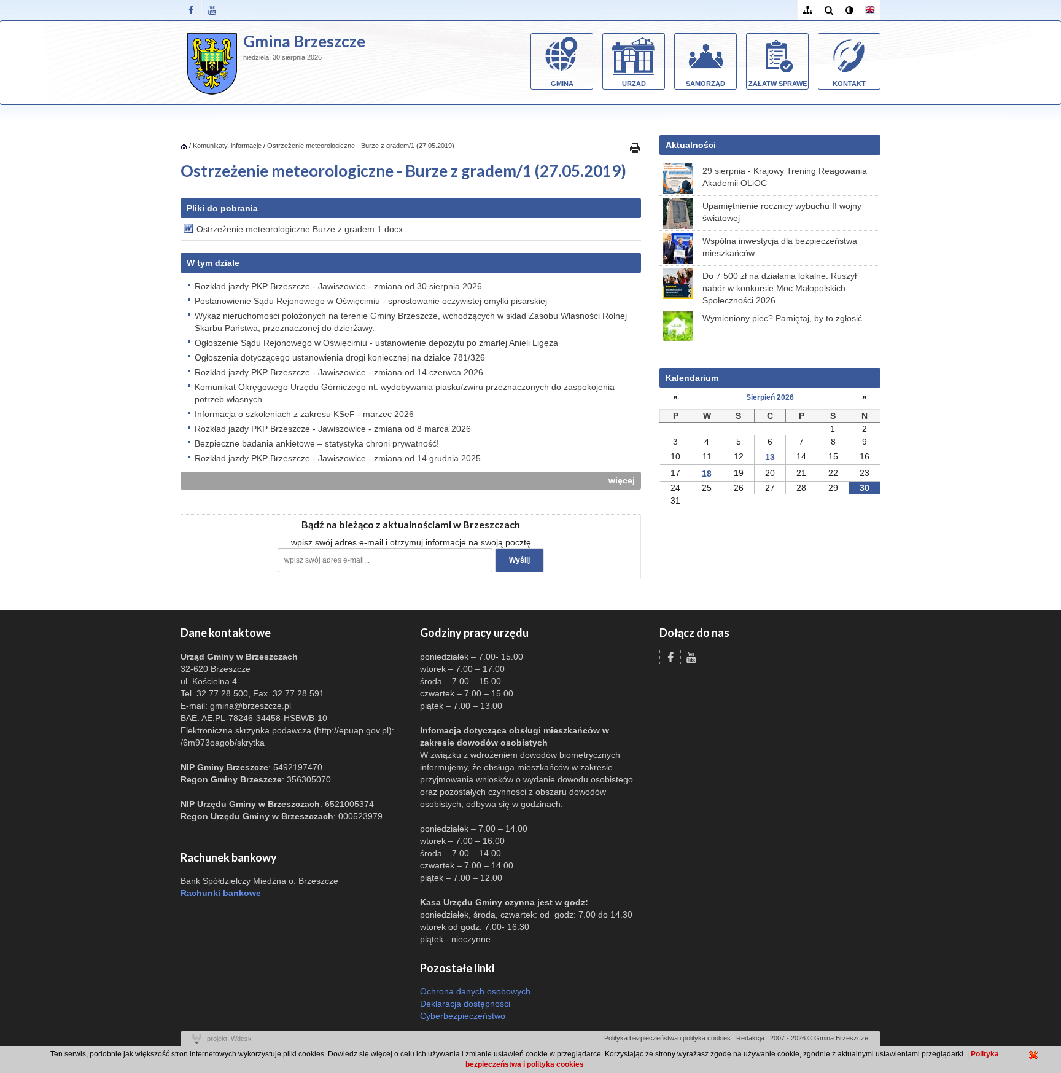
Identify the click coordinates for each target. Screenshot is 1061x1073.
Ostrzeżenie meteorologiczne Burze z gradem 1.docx (299, 229)
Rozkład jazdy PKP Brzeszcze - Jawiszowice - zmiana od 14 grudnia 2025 (338, 458)
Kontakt (849, 83)
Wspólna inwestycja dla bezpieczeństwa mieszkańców (779, 247)
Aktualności (691, 145)
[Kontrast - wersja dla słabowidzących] (849, 10)
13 (770, 457)
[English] (870, 10)
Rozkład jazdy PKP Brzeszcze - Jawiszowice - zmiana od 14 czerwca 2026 (339, 372)
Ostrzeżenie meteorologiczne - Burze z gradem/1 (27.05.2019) (360, 145)
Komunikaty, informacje (227, 145)
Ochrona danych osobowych (475, 991)
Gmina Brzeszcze (304, 41)
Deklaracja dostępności (465, 1004)
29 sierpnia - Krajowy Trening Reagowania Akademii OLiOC (784, 177)
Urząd (634, 83)
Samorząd (705, 83)
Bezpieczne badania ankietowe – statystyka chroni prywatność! (317, 443)
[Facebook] (191, 10)
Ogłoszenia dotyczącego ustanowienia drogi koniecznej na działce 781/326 (340, 357)
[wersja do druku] (635, 147)
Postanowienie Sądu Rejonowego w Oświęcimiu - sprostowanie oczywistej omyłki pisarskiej (371, 301)
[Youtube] (211, 10)
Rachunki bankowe (221, 893)
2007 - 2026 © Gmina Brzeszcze (819, 1038)
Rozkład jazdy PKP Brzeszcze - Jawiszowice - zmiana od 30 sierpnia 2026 (338, 286)
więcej (621, 480)
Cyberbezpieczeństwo (462, 1016)
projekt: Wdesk (229, 1038)
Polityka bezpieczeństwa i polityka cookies (667, 1038)
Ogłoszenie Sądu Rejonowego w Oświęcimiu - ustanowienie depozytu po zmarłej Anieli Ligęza (376, 343)
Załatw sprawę (777, 83)
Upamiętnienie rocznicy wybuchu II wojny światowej (781, 212)
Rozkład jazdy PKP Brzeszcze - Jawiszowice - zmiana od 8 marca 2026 (333, 429)
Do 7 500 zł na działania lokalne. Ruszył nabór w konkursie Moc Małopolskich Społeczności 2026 (779, 288)
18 (707, 473)
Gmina (562, 83)
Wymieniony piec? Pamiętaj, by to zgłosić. (783, 318)
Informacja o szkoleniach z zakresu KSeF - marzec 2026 (304, 414)
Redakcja (750, 1038)
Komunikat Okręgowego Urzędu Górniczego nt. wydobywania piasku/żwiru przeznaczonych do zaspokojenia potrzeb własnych (405, 393)
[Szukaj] (828, 10)
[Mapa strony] (807, 10)
